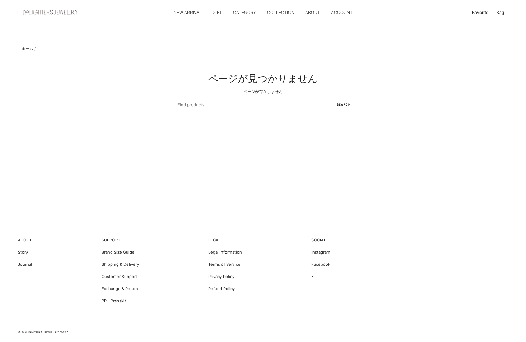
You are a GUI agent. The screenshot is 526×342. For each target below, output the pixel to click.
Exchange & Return (120, 288)
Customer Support (119, 276)
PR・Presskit (114, 300)
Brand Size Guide (118, 252)
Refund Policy (221, 288)
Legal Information (225, 252)
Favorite (480, 12)
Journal (25, 264)
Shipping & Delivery (120, 264)
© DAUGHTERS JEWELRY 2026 (43, 332)
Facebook (320, 264)
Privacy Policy (221, 276)
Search (344, 104)
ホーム (27, 48)
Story (23, 252)
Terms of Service (224, 264)
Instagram (320, 252)
